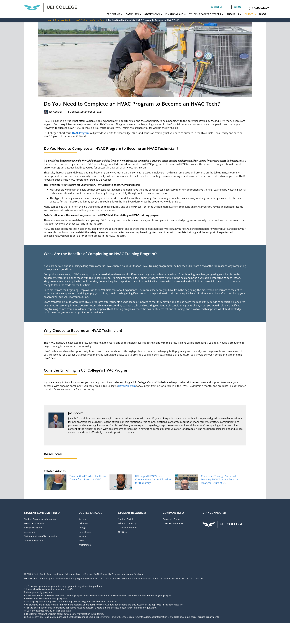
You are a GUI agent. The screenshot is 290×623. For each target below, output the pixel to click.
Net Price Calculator (34, 523)
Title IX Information (34, 540)
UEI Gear (122, 532)
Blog (262, 14)
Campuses (132, 14)
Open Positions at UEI (174, 523)
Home (50, 20)
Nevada (82, 536)
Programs (113, 14)
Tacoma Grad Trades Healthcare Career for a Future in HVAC (87, 477)
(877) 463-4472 (259, 8)
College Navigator (33, 527)
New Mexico (85, 532)
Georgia (83, 527)
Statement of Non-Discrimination (41, 536)
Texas (81, 540)
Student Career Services (205, 14)
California (84, 523)
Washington (85, 544)
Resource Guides (63, 20)
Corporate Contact (172, 519)
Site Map (138, 574)
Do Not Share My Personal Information (113, 574)
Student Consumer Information (40, 519)
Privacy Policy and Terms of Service (75, 574)
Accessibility (30, 532)
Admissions (152, 14)
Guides (249, 14)
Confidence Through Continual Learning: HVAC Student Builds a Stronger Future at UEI (219, 479)
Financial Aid (174, 14)
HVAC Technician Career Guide (90, 20)
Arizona (82, 519)
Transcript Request (128, 527)
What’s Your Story (127, 523)
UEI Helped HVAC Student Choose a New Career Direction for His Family (153, 479)
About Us (233, 14)
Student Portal (125, 519)
